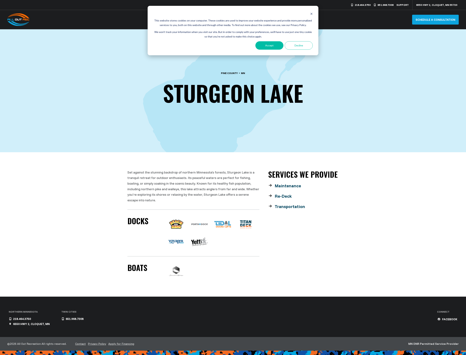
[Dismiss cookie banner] (311, 13)
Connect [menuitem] (443, 311)
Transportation (290, 206)
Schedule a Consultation (435, 19)
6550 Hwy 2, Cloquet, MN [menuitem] (31, 323)
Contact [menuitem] (80, 343)
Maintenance (288, 186)
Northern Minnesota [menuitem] (23, 311)
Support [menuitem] (402, 5)
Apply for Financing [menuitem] (121, 343)
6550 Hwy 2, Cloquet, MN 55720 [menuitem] (436, 5)
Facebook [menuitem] (449, 319)
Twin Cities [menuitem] (68, 311)
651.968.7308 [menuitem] (386, 5)
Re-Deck (283, 196)
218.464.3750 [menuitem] (363, 5)
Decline (299, 45)
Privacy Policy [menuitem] (97, 343)
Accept (269, 45)
